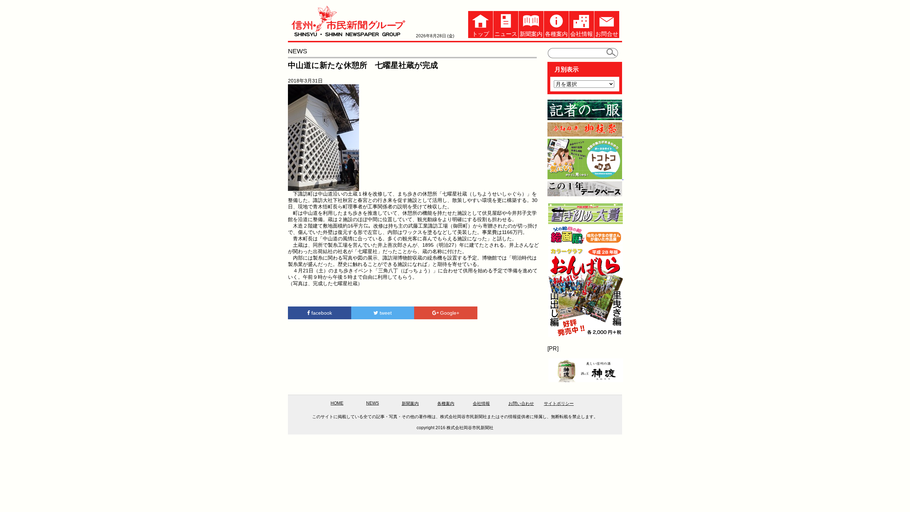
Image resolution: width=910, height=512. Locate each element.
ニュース (505, 34)
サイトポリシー (559, 403)
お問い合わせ (521, 403)
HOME (337, 403)
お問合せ (606, 34)
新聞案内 (531, 34)
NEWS (372, 403)
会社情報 (581, 34)
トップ (480, 34)
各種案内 (556, 34)
